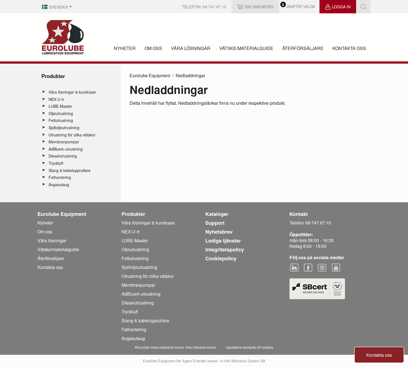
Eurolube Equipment (150, 75)
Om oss (153, 48)
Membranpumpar (64, 141)
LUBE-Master (60, 106)
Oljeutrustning (61, 113)
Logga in (341, 6)
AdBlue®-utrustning (66, 149)
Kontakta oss (349, 48)
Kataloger (216, 214)
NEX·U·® (56, 99)
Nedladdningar (190, 75)
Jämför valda (300, 6)
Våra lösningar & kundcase (72, 92)
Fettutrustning (61, 120)
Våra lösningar (190, 48)
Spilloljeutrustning (64, 127)
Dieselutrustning (63, 156)
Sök (363, 6)
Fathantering (60, 177)
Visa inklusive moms (200, 347)
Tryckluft (56, 163)
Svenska (58, 7)
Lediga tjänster (223, 240)
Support (215, 222)
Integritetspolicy (224, 249)
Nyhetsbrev (219, 231)
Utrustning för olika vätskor (72, 135)
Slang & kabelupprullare (69, 170)
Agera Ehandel (194, 360)
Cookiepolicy (220, 258)
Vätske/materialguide (246, 48)
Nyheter (125, 48)
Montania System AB (248, 360)
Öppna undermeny (43, 91)
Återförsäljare (303, 48)
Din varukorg (259, 6)
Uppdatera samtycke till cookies (249, 347)
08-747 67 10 (214, 6)
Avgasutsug (59, 184)
